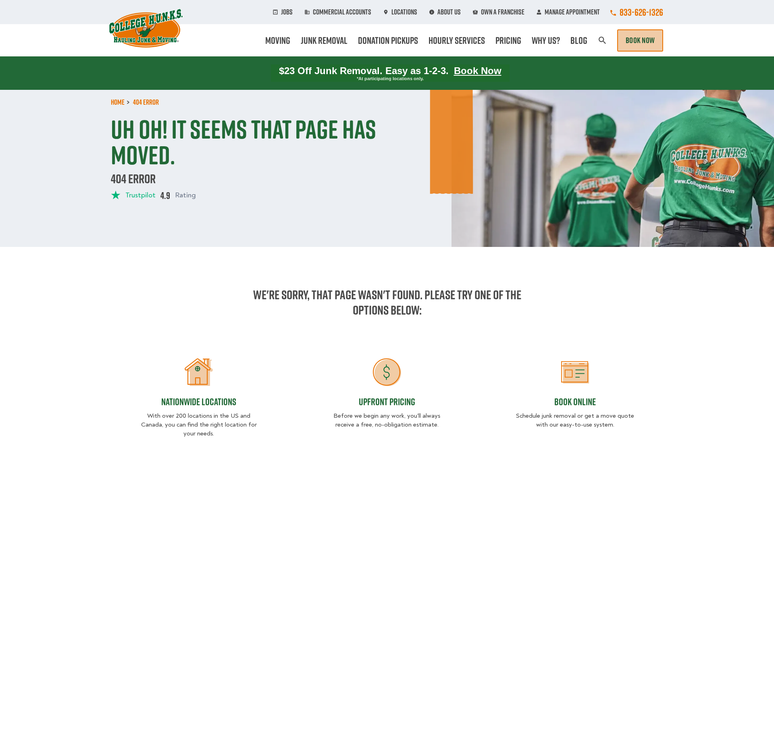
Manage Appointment (572, 12)
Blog (578, 40)
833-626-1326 (641, 12)
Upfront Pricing (387, 401)
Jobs (287, 12)
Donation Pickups (388, 40)
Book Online (575, 401)
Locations (404, 12)
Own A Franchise (502, 12)
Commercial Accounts (342, 12)
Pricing (508, 40)
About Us (449, 12)
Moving (277, 40)
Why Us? (546, 40)
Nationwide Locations (198, 401)
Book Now (640, 40)
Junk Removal (324, 40)
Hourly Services (457, 40)
